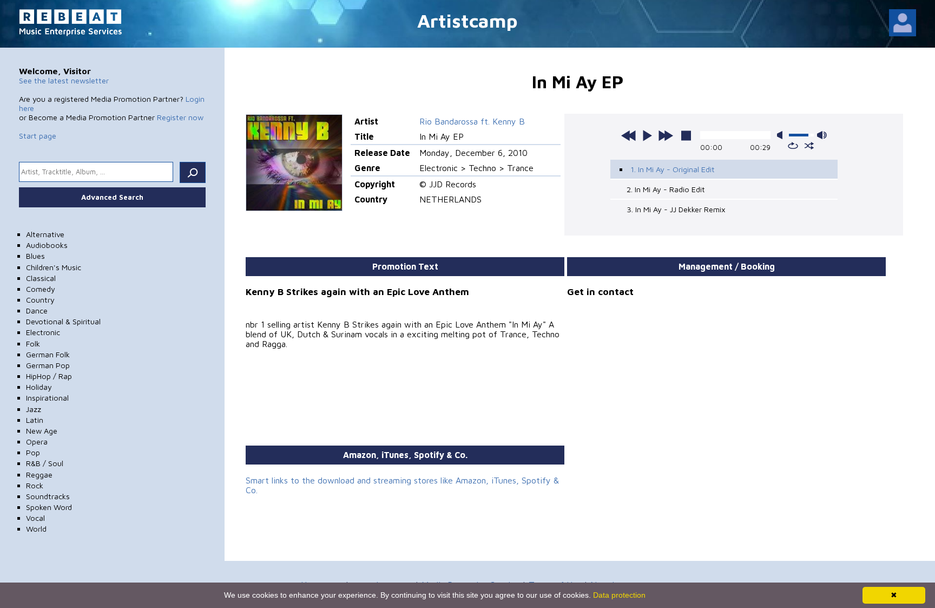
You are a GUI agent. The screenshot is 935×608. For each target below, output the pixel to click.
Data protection (619, 595)
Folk (33, 343)
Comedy (40, 288)
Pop (33, 452)
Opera (37, 441)
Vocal (35, 517)
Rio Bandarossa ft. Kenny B (472, 121)
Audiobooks (47, 245)
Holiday (39, 386)
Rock (34, 485)
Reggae (39, 474)
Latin (34, 419)
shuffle (809, 146)
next (665, 135)
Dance (37, 310)
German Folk (48, 354)
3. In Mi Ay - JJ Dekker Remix (676, 209)
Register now (180, 117)
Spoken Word (49, 507)
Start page (37, 135)
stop (686, 135)
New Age (41, 430)
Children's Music (53, 267)
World (36, 528)
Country (40, 299)
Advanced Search (112, 197)
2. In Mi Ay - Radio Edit (666, 189)
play (647, 135)
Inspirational (47, 397)
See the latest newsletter (64, 80)
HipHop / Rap (49, 376)
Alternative (45, 234)
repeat (793, 146)
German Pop (48, 365)
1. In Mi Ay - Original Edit (672, 169)
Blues (35, 255)
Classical (41, 278)
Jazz (33, 409)
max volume (822, 135)
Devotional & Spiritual (63, 321)
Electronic (43, 332)
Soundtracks (48, 496)
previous (628, 135)
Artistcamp (467, 20)
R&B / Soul (44, 463)
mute (782, 135)
